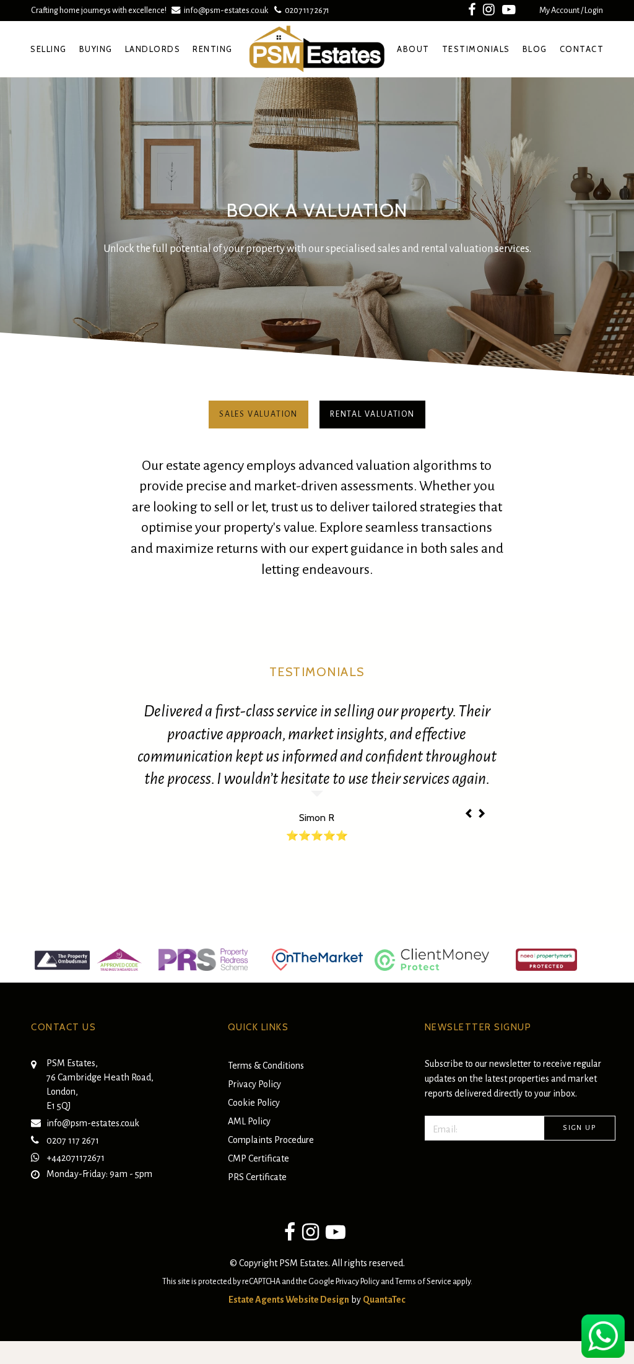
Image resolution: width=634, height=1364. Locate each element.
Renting (213, 49)
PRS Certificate (257, 1177)
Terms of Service (423, 1281)
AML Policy (249, 1121)
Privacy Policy (254, 1084)
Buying (96, 49)
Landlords (153, 49)
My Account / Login (571, 10)
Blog (535, 49)
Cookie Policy (254, 1103)
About (413, 49)
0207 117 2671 (305, 10)
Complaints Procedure (271, 1140)
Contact (582, 49)
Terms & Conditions (266, 1066)
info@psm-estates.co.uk (226, 10)
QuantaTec (384, 1300)
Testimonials (476, 49)
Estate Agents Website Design (288, 1300)
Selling (48, 49)
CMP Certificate (258, 1158)
